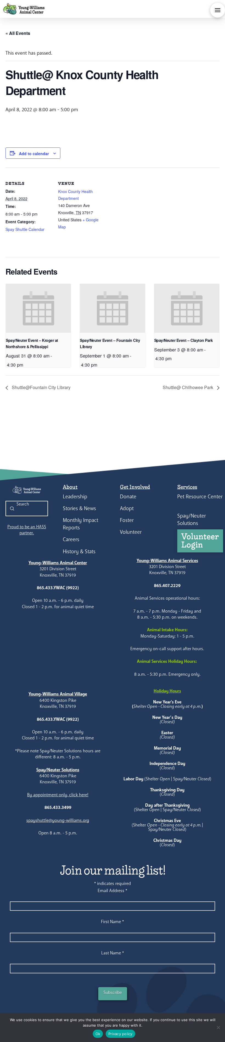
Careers (71, 539)
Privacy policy (120, 1034)
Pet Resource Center (200, 496)
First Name (112, 921)
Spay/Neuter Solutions (191, 519)
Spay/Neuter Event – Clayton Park (183, 340)
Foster (127, 520)
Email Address (112, 890)
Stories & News (79, 508)
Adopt (127, 508)
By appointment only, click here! (57, 795)
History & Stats (79, 551)
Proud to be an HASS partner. (26, 530)
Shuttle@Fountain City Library (41, 387)
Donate (128, 496)
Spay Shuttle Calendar (24, 229)
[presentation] (38, 308)
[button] (217, 10)
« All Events (17, 33)
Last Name (112, 953)
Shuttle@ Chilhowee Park (188, 387)
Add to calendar (34, 153)
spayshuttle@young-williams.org (57, 820)
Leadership (75, 496)
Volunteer (131, 532)
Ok (97, 1034)
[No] (218, 1027)
